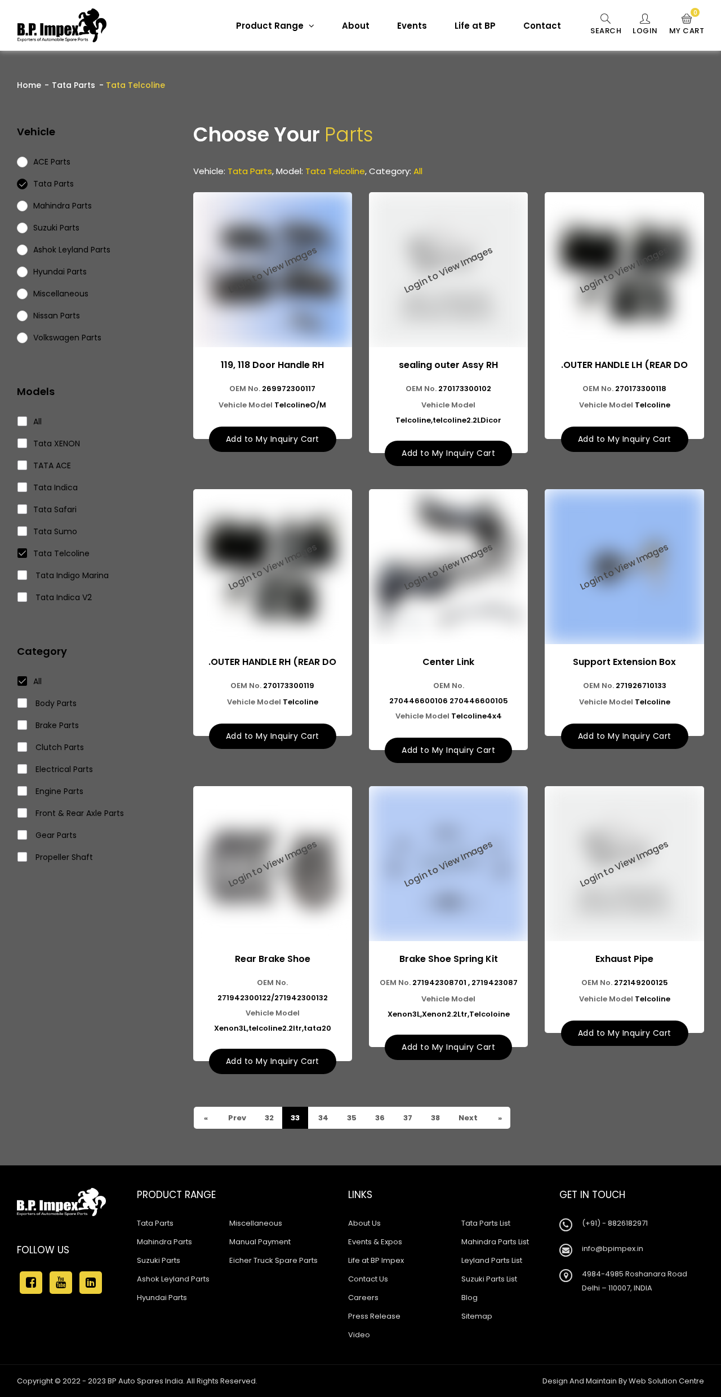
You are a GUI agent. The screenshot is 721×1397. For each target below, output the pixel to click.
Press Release (374, 1316)
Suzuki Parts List (489, 1279)
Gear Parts (55, 835)
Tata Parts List (485, 1223)
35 (351, 1117)
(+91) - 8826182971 (615, 1223)
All (37, 421)
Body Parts (55, 703)
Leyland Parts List (491, 1260)
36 (379, 1117)
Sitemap (476, 1316)
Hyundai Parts (162, 1297)
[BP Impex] (61, 25)
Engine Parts (58, 791)
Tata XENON (56, 443)
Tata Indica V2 (62, 597)
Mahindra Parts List (495, 1241)
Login (645, 30)
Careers (363, 1297)
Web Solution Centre (666, 1381)
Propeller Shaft (63, 857)
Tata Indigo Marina (71, 575)
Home (29, 85)
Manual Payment (260, 1241)
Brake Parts (56, 725)
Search (605, 30)
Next (467, 1117)
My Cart (687, 25)
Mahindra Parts (164, 1241)
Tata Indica (55, 487)
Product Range (271, 26)
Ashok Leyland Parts (173, 1279)
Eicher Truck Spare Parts (273, 1260)
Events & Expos (375, 1241)
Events (412, 26)
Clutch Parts (58, 747)
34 (322, 1117)
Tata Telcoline (61, 553)
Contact (542, 26)
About (356, 26)
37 (407, 1117)
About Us (364, 1223)
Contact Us (368, 1279)
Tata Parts (73, 85)
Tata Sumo (55, 531)
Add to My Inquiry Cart (272, 439)
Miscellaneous (255, 1223)
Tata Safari (55, 509)
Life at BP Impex (376, 1260)
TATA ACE (52, 465)
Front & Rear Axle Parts (78, 813)
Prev (236, 1117)
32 (268, 1117)
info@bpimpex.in (612, 1248)
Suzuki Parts (158, 1260)
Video (359, 1334)
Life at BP (475, 26)
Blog (469, 1297)
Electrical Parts (63, 769)
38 (434, 1117)
